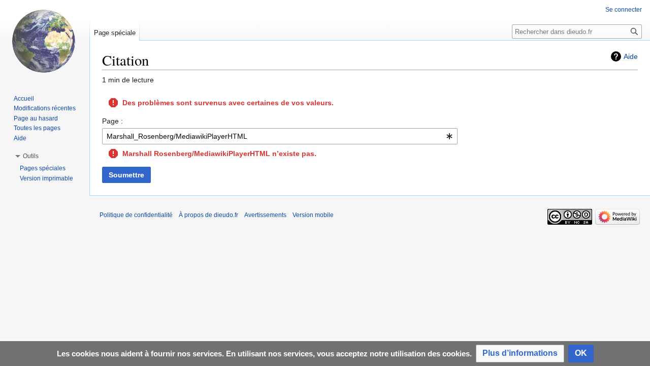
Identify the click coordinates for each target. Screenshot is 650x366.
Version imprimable (46, 178)
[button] (520, 353)
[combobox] (280, 136)
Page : (112, 121)
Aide (631, 56)
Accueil (24, 98)
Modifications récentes (45, 108)
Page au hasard (36, 118)
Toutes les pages (37, 128)
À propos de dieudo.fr (208, 215)
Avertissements (265, 215)
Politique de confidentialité (136, 215)
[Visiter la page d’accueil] (44, 40)
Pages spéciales (43, 168)
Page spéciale (115, 33)
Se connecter (623, 9)
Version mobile (313, 215)
